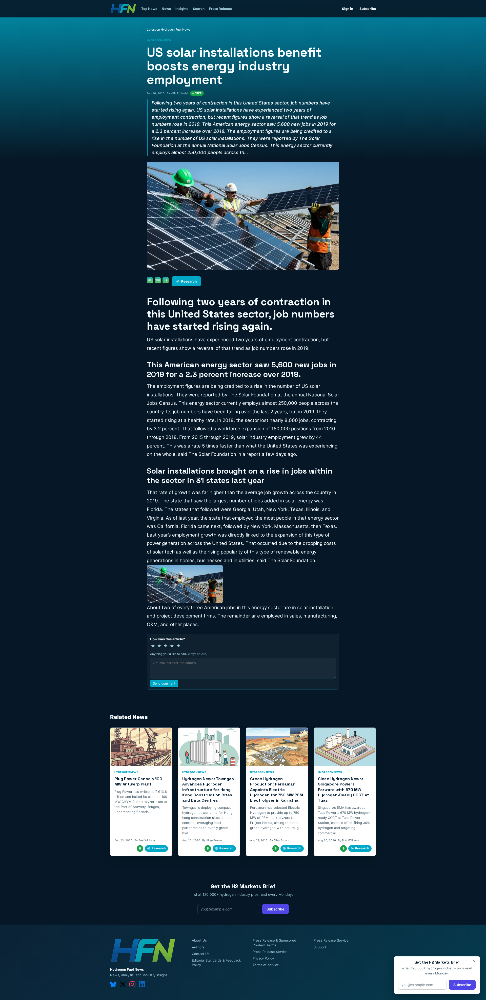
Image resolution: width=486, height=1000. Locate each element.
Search (199, 9)
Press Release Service (270, 952)
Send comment (164, 683)
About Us (199, 940)
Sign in (347, 9)
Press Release (220, 9)
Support (320, 947)
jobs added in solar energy (283, 501)
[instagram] (132, 984)
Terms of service (266, 965)
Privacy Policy (263, 958)
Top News (149, 9)
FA (150, 280)
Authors (198, 947)
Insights (181, 9)
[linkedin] (142, 984)
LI (166, 280)
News (166, 9)
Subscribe (367, 9)
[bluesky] (113, 984)
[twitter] (123, 984)
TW (157, 280)
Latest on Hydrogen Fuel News (168, 29)
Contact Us (201, 954)
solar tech (164, 552)
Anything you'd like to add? (178, 654)
